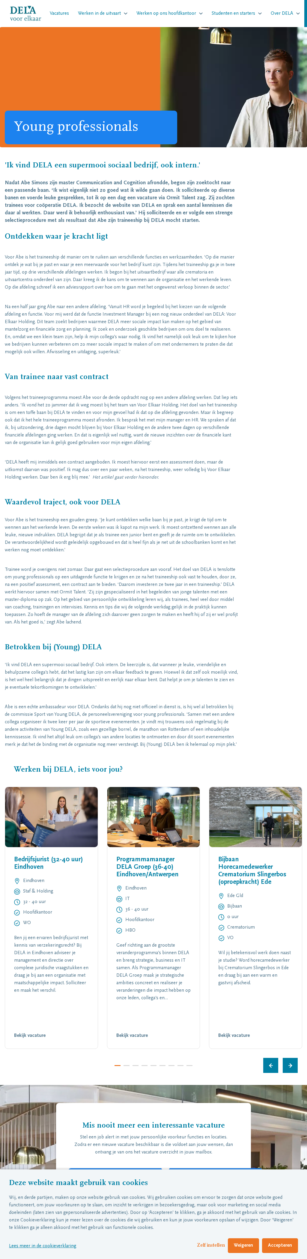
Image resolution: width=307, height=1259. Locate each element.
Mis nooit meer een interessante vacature (153, 1126)
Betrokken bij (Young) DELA (53, 647)
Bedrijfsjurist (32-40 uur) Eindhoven (48, 863)
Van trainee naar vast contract (57, 377)
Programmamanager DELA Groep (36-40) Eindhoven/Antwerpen (147, 867)
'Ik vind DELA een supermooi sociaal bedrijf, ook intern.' (102, 166)
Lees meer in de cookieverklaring (42, 1246)
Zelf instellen (211, 1245)
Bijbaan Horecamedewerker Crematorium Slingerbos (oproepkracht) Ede (252, 871)
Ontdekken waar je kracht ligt (56, 237)
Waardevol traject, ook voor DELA (63, 503)
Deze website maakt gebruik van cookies (78, 1183)
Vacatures (59, 13)
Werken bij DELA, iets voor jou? (69, 770)
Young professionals (76, 127)
